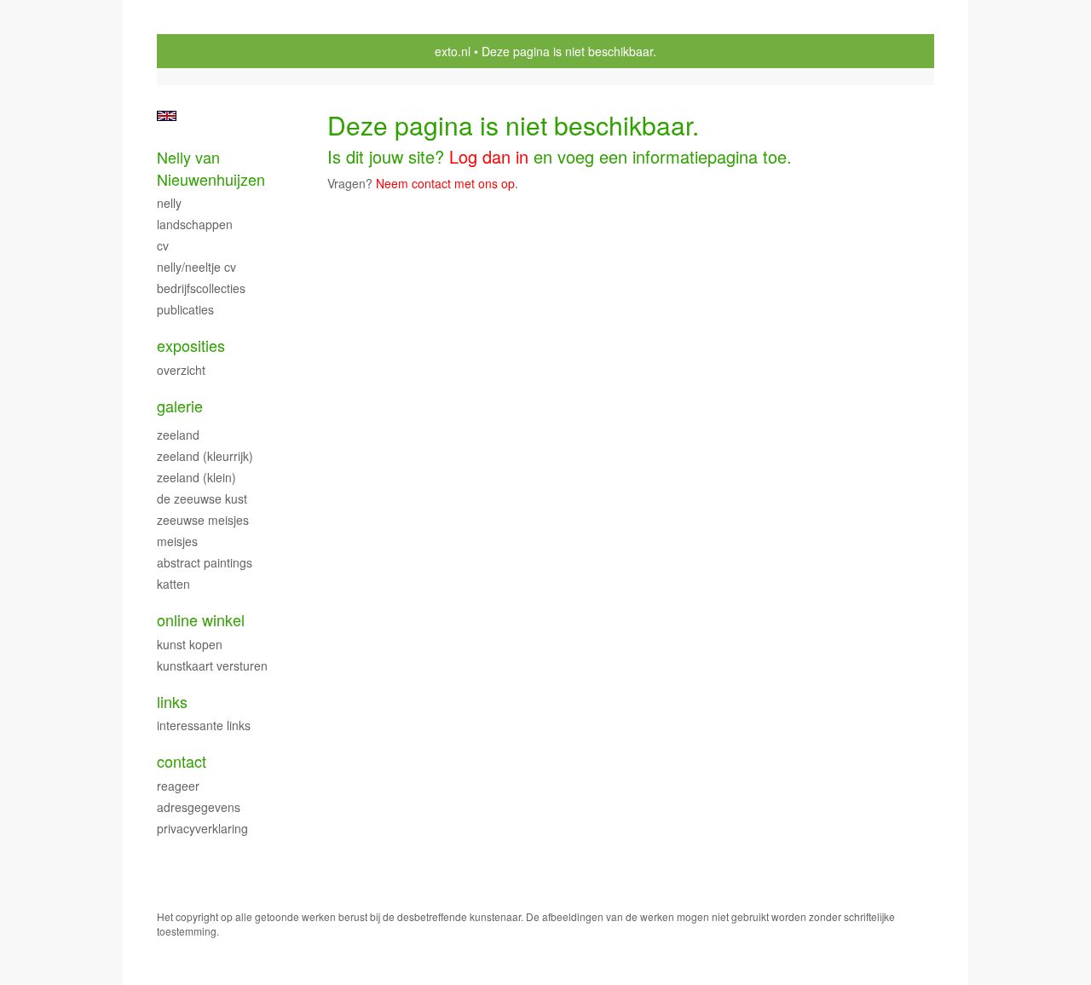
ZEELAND (178, 434)
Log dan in (488, 156)
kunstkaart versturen (212, 665)
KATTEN (173, 583)
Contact (181, 761)
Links (172, 701)
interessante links (204, 725)
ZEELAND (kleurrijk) (205, 455)
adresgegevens (198, 806)
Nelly (169, 202)
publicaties (185, 309)
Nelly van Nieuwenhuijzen (211, 168)
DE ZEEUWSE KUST (202, 498)
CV (163, 245)
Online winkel (201, 620)
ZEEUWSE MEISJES (203, 519)
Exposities (191, 345)
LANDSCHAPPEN (195, 224)
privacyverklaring (202, 828)
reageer (178, 785)
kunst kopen (189, 644)
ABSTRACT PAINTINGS (204, 562)
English (166, 116)
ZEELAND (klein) (196, 477)
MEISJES (177, 541)
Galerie (180, 406)
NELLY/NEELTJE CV (196, 266)
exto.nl (452, 51)
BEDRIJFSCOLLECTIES (201, 288)
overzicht (181, 369)
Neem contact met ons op (445, 183)
